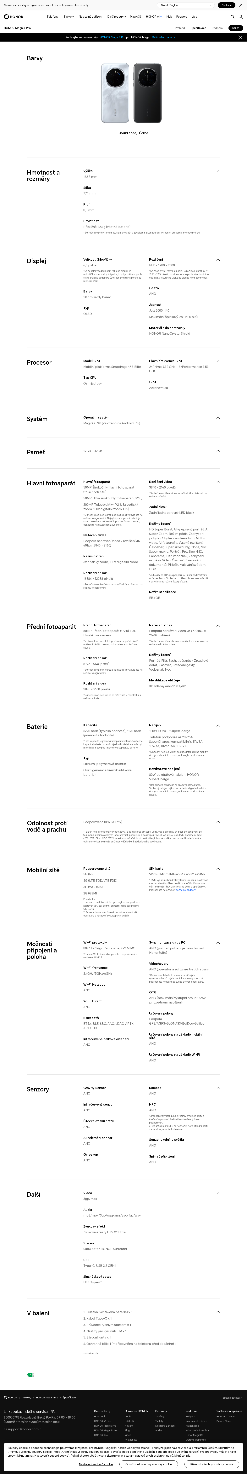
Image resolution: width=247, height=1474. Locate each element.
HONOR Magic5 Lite (105, 1430)
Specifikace (198, 28)
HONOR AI (153, 16)
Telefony (52, 16)
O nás (128, 1416)
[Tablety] (75, 16)
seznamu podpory (185, 890)
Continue (227, 5)
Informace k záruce (196, 1421)
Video (128, 1435)
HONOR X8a (101, 1435)
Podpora (181, 16)
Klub (169, 16)
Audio (158, 1430)
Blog (127, 1430)
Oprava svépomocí (196, 1439)
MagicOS (136, 16)
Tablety (69, 16)
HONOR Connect (226, 1416)
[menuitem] (218, 171)
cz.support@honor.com (21, 1429)
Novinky (129, 1426)
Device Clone (224, 1421)
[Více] (198, 16)
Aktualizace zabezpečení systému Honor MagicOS (198, 1430)
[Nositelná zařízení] (103, 16)
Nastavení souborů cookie (96, 1464)
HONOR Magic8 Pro (112, 37)
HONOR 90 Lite (102, 1421)
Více (194, 16)
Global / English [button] (169, 5)
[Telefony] (59, 16)
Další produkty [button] (116, 16)
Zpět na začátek (232, 1397)
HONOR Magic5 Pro (105, 1426)
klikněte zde (182, 1455)
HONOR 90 (100, 1416)
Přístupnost (131, 1439)
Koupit (235, 28)
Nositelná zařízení (90, 16)
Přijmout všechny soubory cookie (211, 1464)
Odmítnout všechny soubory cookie (148, 1464)
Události (129, 1421)
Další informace (162, 37)
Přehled (180, 28)
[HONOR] (13, 1397)
